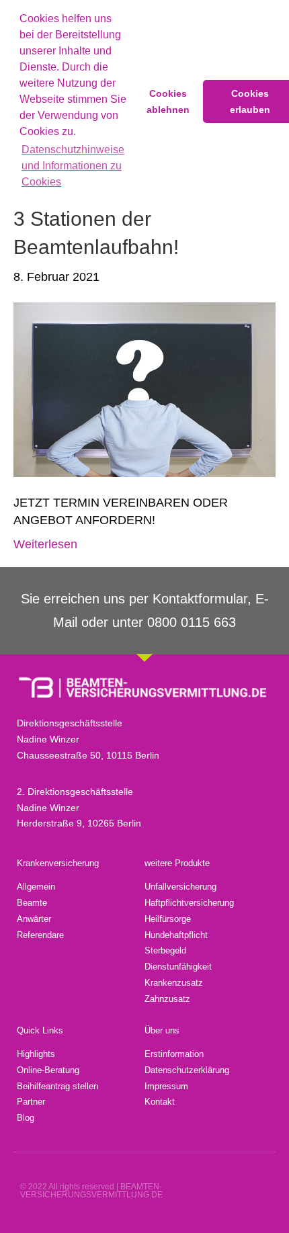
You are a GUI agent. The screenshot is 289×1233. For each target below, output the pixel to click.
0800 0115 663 (191, 622)
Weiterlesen (45, 544)
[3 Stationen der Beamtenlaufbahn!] (144, 389)
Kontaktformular (200, 598)
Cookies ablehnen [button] (168, 101)
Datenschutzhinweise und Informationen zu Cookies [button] (73, 165)
